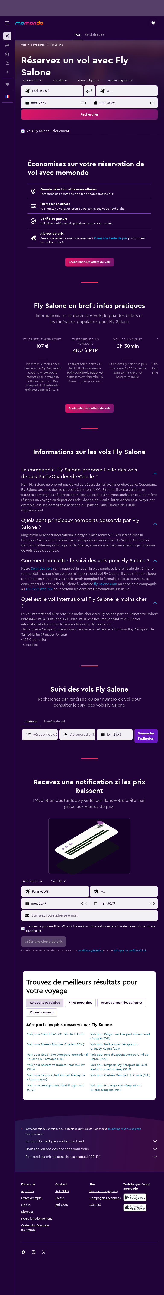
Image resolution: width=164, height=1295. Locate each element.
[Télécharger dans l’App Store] (134, 1207)
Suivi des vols (41, 568)
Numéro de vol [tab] (54, 721)
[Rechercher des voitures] (7, 54)
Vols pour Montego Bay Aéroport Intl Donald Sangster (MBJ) (115, 1087)
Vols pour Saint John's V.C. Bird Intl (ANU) (55, 1034)
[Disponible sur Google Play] (134, 1197)
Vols (23, 45)
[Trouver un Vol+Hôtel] (7, 63)
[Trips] (7, 84)
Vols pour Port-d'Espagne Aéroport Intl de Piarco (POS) (119, 1057)
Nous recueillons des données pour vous (57, 1149)
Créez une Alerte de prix (110, 238)
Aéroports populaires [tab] (45, 1002)
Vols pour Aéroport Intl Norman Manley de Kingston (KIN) (56, 1077)
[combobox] (89, 80)
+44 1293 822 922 (39, 589)
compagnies (38, 45)
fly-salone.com (105, 584)
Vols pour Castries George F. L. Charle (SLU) (120, 1075)
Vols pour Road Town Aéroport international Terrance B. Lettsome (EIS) (57, 1057)
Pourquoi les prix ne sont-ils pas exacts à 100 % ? (63, 1156)
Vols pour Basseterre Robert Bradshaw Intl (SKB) (56, 1067)
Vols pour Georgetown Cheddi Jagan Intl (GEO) (55, 1087)
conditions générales (90, 950)
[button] (7, 23)
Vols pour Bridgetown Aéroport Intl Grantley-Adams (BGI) (114, 1046)
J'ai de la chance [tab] (41, 1012)
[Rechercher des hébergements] (7, 45)
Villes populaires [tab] (80, 1002)
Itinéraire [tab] (31, 721)
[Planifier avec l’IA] (7, 72)
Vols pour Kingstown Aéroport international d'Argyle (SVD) (120, 1036)
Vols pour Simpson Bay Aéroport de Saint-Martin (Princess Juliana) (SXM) (119, 1067)
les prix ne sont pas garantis (124, 1129)
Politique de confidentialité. (130, 950)
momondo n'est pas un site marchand (54, 1141)
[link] (89, 262)
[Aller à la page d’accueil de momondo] (29, 23)
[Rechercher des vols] (7, 36)
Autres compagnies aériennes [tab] (121, 1002)
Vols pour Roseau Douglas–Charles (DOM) (55, 1044)
